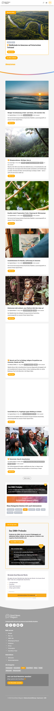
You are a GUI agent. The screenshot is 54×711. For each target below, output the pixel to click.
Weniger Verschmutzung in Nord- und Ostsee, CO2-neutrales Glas (26, 113)
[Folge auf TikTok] (21, 625)
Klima (13, 42)
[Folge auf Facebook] (10, 625)
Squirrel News (13, 115)
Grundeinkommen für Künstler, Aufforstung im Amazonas (24, 260)
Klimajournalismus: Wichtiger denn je (20, 160)
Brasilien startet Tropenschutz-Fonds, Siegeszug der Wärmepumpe (27, 213)
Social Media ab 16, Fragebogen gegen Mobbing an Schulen (24, 411)
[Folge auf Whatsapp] (14, 625)
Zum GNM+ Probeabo (16, 542)
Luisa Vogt (12, 162)
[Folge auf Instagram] (7, 625)
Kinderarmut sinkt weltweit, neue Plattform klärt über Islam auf (26, 308)
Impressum (40, 698)
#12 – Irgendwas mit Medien (32, 162)
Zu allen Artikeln (11, 57)
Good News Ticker (28, 115)
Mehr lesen (11, 52)
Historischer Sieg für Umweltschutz (20, 459)
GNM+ (9, 42)
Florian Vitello (13, 461)
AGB (45, 698)
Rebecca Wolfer (13, 364)
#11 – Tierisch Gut (29, 364)
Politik (34, 310)
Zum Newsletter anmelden (15, 683)
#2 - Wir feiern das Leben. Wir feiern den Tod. (34, 461)
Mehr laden (27, 478)
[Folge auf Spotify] (17, 625)
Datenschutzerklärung (30, 698)
